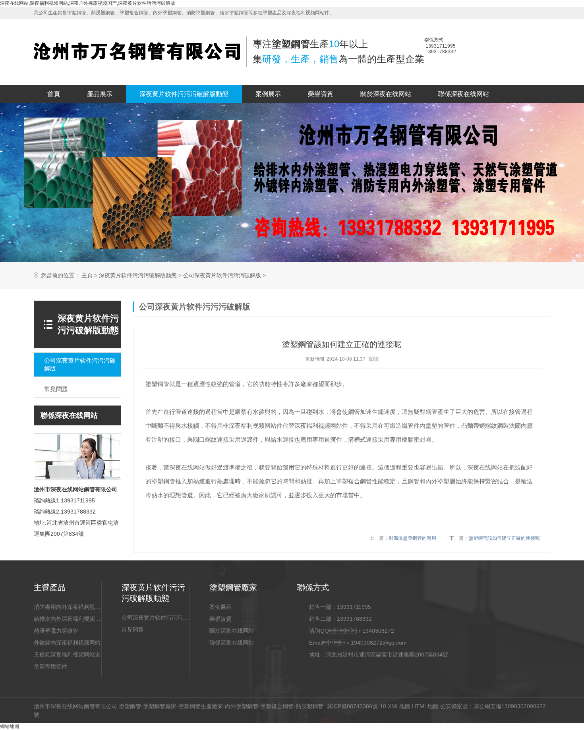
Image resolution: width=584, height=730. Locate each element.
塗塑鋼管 (130, 706)
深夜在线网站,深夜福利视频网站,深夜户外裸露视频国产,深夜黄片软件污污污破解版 (87, 3)
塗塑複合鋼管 (277, 706)
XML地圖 (399, 706)
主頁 (87, 275)
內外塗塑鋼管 (241, 706)
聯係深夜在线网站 (463, 94)
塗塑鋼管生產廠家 (200, 706)
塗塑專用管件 (50, 666)
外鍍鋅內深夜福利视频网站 (67, 642)
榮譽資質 (320, 94)
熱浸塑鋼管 (309, 706)
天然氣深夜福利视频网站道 (67, 654)
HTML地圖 (425, 706)
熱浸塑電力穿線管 (56, 631)
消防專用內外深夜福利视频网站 (67, 607)
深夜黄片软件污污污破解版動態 (183, 94)
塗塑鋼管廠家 (159, 706)
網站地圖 (9, 726)
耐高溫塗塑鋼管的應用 (412, 538)
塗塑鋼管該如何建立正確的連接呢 (504, 538)
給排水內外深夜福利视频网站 (67, 619)
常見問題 (133, 629)
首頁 (53, 94)
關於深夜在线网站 (385, 94)
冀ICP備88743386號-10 (356, 706)
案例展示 (268, 94)
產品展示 (99, 94)
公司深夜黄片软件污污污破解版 (222, 275)
